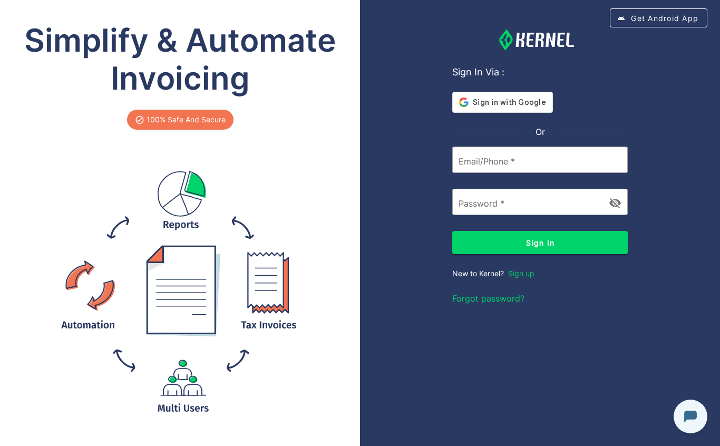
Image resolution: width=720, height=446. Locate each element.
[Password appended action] (615, 203)
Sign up (521, 273)
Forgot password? (488, 298)
